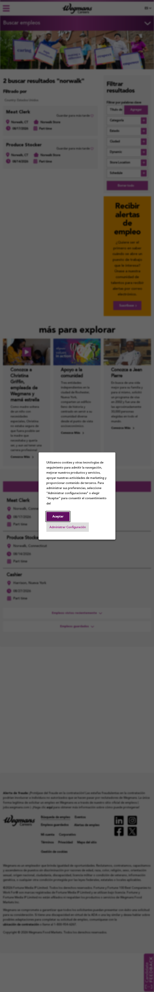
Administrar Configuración (67, 527)
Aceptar (57, 516)
